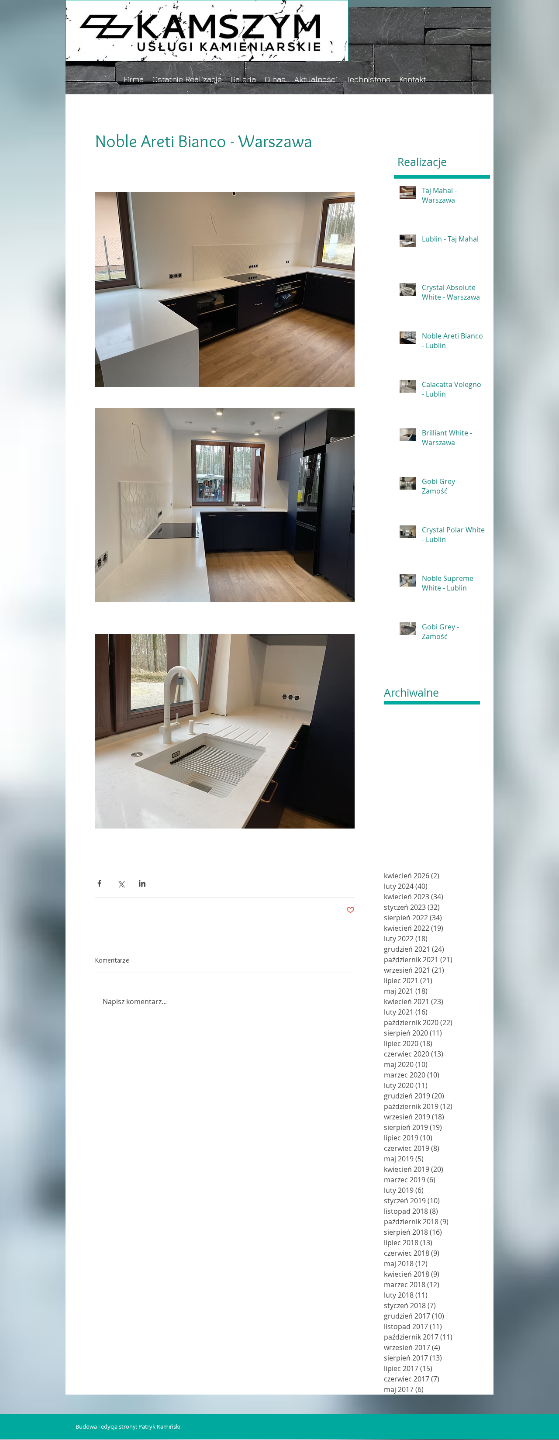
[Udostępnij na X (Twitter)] (121, 883)
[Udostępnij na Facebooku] (99, 883)
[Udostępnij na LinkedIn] (142, 883)
